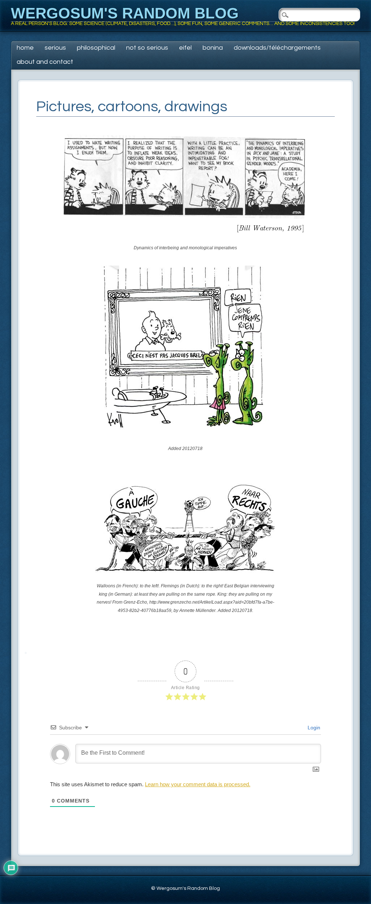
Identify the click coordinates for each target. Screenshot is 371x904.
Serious (55, 47)
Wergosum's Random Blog (125, 13)
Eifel (185, 47)
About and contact (45, 61)
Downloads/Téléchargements (277, 47)
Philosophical (96, 47)
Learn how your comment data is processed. (197, 784)
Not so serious (147, 47)
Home (25, 47)
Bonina (213, 47)
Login (313, 727)
